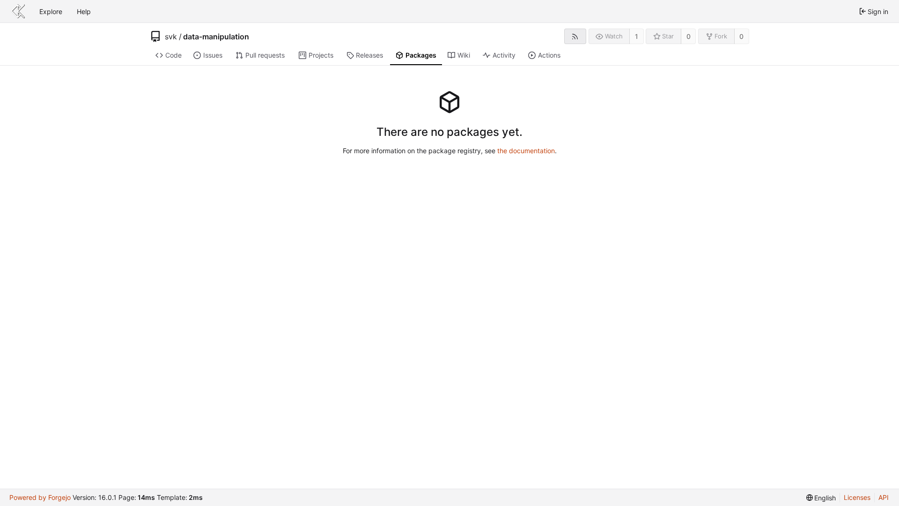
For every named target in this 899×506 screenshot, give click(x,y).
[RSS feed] (575, 36)
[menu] (821, 498)
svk (171, 36)
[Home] (18, 11)
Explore (50, 11)
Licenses (857, 497)
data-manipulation (216, 36)
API (883, 497)
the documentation (526, 151)
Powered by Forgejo (40, 497)
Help (84, 11)
